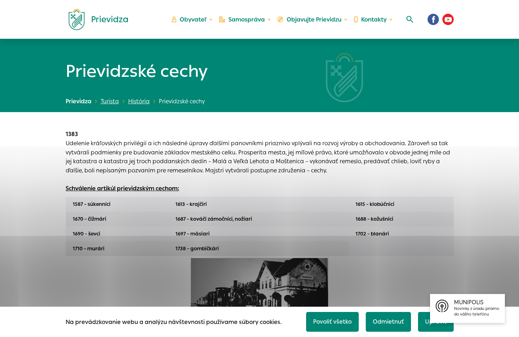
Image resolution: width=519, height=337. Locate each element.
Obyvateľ (193, 19)
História (139, 101)
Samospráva (246, 19)
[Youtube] (448, 19)
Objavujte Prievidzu (314, 19)
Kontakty (374, 19)
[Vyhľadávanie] (409, 19)
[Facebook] (433, 19)
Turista (110, 101)
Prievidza (78, 101)
